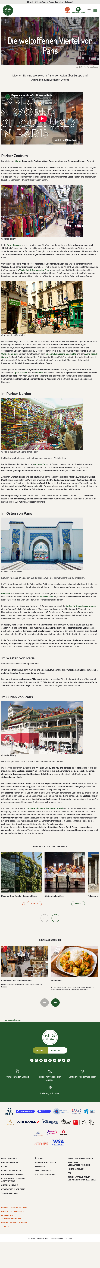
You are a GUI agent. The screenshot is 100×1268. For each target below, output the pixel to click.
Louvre (39, 372)
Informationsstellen (45, 1162)
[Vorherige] (44, 918)
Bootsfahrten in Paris (12, 1174)
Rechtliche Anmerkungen (80, 1158)
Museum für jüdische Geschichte (60, 354)
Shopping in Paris (9, 1185)
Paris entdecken (9, 1158)
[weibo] (63, 1060)
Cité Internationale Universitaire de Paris (45, 808)
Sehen (78, 904)
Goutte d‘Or (39, 464)
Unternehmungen (9, 1162)
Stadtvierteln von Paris (13, 1189)
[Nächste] (55, 918)
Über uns (39, 1158)
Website (40, 1050)
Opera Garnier (20, 372)
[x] (68, 1060)
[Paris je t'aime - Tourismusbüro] (8, 10)
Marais (18, 161)
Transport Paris (9, 1193)
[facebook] (31, 1060)
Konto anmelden (76, 1169)
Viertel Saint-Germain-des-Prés (34, 270)
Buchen (34, 904)
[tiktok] (45, 1060)
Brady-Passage (14, 245)
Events (4, 1166)
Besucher (56, 1050)
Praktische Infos (43, 1170)
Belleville (5, 593)
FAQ (69, 1173)
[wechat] (54, 1060)
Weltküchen (56, 980)
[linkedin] (41, 1060)
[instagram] (36, 1060)
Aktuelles (40, 1166)
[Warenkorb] (89, 10)
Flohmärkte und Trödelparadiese (16, 980)
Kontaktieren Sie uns (45, 1174)
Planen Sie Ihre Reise (11, 1170)
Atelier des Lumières (54, 896)
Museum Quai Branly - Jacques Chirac (19, 896)
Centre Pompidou (9, 354)
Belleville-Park (46, 596)
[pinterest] (50, 1060)
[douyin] (59, 1060)
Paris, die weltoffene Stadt (12, 1020)
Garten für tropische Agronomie (81, 606)
